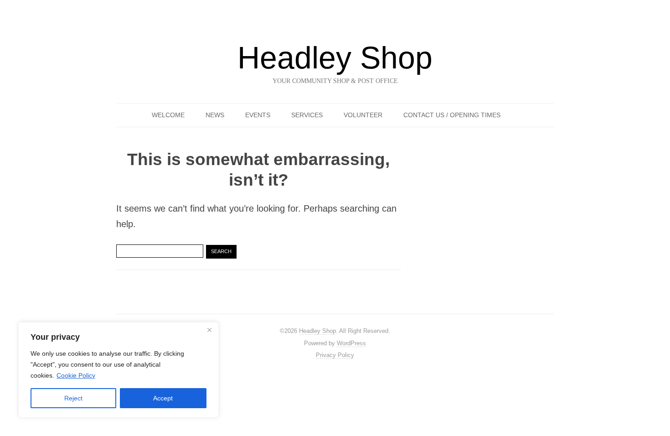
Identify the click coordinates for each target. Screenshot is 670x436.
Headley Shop (335, 57)
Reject (73, 398)
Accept (163, 398)
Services (307, 115)
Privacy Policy (335, 355)
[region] (118, 370)
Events (257, 115)
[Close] (209, 329)
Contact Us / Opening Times (451, 115)
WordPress (351, 343)
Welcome (168, 115)
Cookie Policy (76, 375)
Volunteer (363, 115)
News (215, 115)
